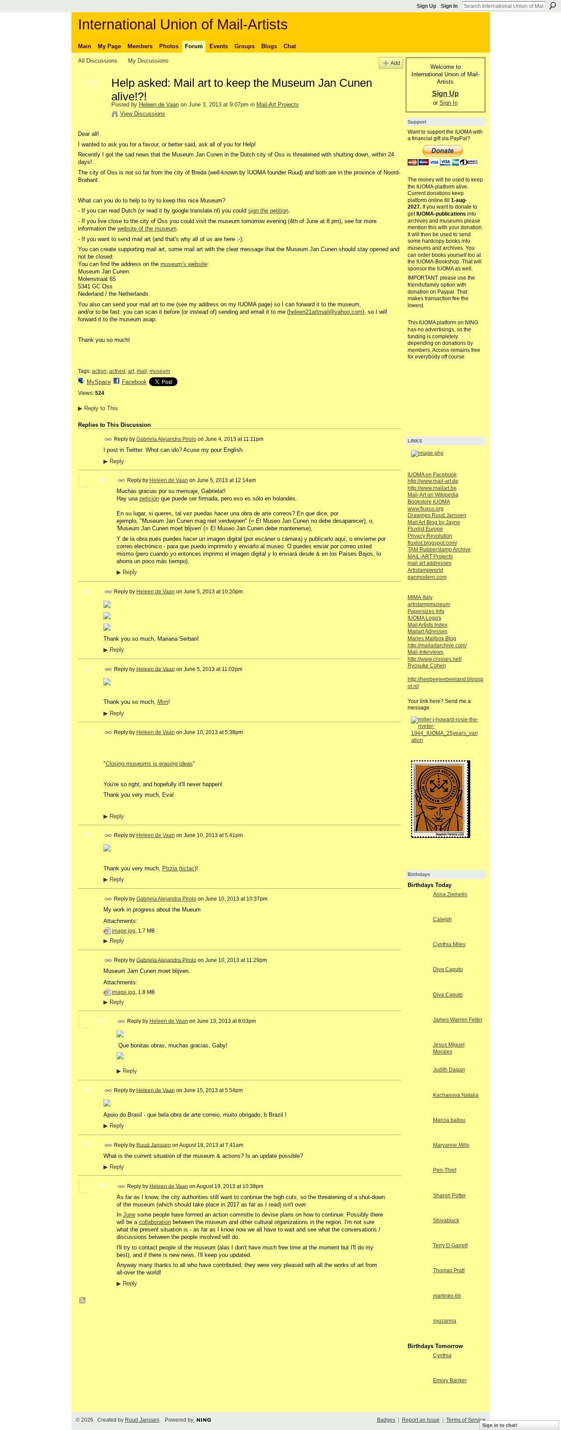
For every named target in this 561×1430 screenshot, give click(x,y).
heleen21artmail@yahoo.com (325, 312)
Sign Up (426, 6)
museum (159, 371)
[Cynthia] (418, 1371)
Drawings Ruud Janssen (437, 515)
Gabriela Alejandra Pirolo (166, 439)
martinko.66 (447, 1296)
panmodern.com (427, 577)
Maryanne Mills (451, 1145)
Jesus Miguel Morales (449, 1048)
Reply (113, 461)
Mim (162, 702)
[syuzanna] (418, 1337)
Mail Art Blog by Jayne (434, 522)
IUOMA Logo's (424, 618)
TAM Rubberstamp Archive (439, 549)
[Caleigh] (418, 935)
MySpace (99, 382)
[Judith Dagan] (418, 1085)
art (131, 371)
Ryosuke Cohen (427, 666)
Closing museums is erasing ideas (149, 763)
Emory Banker (450, 1380)
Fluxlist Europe (425, 529)
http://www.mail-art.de (433, 481)
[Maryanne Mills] (418, 1161)
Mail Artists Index (427, 625)
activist (117, 371)
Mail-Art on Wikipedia (433, 495)
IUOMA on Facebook (432, 475)
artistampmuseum (429, 604)
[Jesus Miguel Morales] (418, 1060)
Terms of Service (466, 1420)
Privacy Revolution (430, 536)
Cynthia (442, 1355)
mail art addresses (429, 563)
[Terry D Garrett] (418, 1261)
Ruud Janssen (153, 1145)
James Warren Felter (458, 1020)
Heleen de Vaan (159, 104)
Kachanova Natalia (456, 1095)
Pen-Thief (444, 1170)
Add (395, 63)
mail (142, 371)
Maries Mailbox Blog (432, 638)
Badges (386, 1420)
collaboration (155, 1222)
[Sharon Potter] (418, 1211)
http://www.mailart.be (432, 488)
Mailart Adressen (427, 631)
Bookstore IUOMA (429, 502)
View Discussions (142, 113)
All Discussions (97, 60)
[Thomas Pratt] (418, 1286)
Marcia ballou (449, 1120)
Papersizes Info (426, 611)
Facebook (134, 382)
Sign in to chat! (500, 1425)
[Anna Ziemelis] (418, 910)
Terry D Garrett (450, 1245)
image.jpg (123, 931)
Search (552, 6)
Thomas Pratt (449, 1270)
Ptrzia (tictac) (179, 868)
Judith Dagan (449, 1070)
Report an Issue (421, 1420)
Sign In (449, 6)
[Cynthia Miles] (418, 960)
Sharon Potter (449, 1195)
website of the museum (147, 228)
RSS (83, 1301)
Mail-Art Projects (277, 104)
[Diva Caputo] (418, 985)
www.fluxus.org (426, 509)
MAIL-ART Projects (430, 557)
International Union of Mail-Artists (183, 24)
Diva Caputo (448, 969)
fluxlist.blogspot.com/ (432, 543)
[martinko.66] (418, 1312)
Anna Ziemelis (450, 894)
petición (149, 498)
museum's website (183, 264)
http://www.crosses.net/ (435, 659)
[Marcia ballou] (418, 1136)
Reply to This (98, 408)
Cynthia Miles (449, 944)
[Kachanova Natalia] (418, 1111)
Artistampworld (425, 570)
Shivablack (446, 1220)
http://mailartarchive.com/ (437, 645)
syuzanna (444, 1321)
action (99, 371)
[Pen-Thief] (418, 1186)
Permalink (108, 439)
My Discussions (148, 60)
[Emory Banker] (418, 1396)
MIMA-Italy (420, 597)
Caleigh (442, 919)
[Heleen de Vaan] (92, 101)
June (129, 1214)
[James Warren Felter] (418, 1036)
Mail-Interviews (426, 652)
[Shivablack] (418, 1236)
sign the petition (268, 210)
